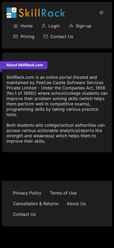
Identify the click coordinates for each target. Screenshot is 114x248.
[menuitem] (23, 25)
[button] (102, 12)
